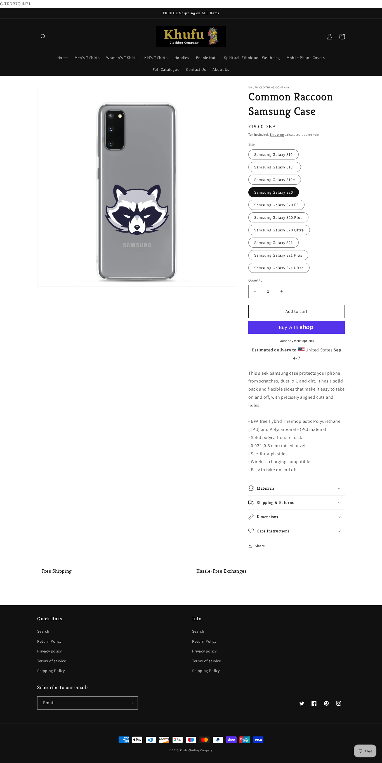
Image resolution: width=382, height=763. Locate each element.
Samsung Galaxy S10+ (274, 167)
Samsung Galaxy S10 (273, 154)
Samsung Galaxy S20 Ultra (279, 230)
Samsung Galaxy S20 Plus (278, 217)
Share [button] (260, 545)
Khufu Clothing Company (196, 750)
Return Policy (49, 641)
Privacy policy (49, 651)
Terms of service (51, 660)
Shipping (277, 134)
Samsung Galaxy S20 (273, 192)
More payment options (296, 341)
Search (43, 631)
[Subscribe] (131, 703)
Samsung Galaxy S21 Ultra (279, 267)
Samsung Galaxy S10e (274, 179)
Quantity (255, 280)
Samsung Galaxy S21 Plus (278, 255)
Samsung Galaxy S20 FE (276, 204)
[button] (43, 36)
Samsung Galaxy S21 (273, 242)
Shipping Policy (51, 670)
